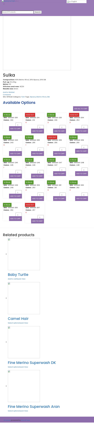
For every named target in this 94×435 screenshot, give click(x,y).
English (74, 1)
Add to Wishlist (8, 92)
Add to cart (15, 128)
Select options (13, 323)
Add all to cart (80, 108)
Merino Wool (41, 97)
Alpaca (33, 97)
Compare (7, 94)
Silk (48, 97)
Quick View (21, 279)
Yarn (23, 97)
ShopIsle (7, 420)
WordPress (25, 420)
